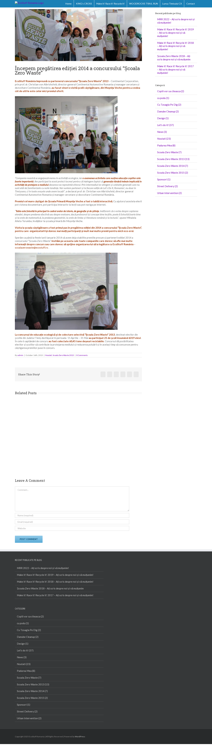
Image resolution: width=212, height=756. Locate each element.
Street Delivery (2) (167, 186)
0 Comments (82, 355)
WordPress (80, 736)
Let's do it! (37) (165, 125)
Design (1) (163, 118)
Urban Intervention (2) (169, 192)
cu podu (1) (163, 97)
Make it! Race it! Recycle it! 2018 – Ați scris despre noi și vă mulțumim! (175, 46)
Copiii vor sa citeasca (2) (170, 91)
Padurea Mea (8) (166, 145)
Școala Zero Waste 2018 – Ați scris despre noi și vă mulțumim (173, 58)
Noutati (48, 355)
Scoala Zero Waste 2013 (63, 355)
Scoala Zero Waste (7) (169, 152)
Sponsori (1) (163, 179)
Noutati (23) (164, 138)
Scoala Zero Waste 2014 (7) (172, 165)
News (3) (162, 131)
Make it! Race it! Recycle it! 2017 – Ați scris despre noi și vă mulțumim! (175, 69)
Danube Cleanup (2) (168, 111)
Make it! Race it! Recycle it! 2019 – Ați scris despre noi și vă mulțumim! (175, 32)
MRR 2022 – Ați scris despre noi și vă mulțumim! (43, 568)
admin (20, 355)
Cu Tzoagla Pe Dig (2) (169, 104)
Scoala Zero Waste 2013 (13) (173, 159)
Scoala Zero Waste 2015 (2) (172, 172)
